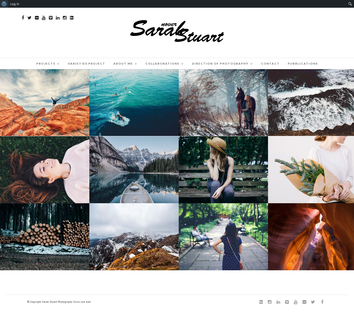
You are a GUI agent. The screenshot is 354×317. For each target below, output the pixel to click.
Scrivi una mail (82, 302)
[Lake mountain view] (134, 169)
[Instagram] (64, 18)
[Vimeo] (50, 18)
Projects (45, 63)
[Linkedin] (57, 18)
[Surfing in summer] (134, 102)
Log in (14, 4)
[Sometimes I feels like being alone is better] (223, 169)
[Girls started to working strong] (223, 236)
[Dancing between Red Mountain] (44, 102)
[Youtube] (44, 18)
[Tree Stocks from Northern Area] (44, 236)
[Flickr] (37, 18)
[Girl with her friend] (223, 102)
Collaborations (162, 63)
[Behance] (71, 18)
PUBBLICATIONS (303, 63)
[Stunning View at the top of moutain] (134, 236)
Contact (270, 63)
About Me (123, 63)
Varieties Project (86, 63)
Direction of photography (220, 63)
